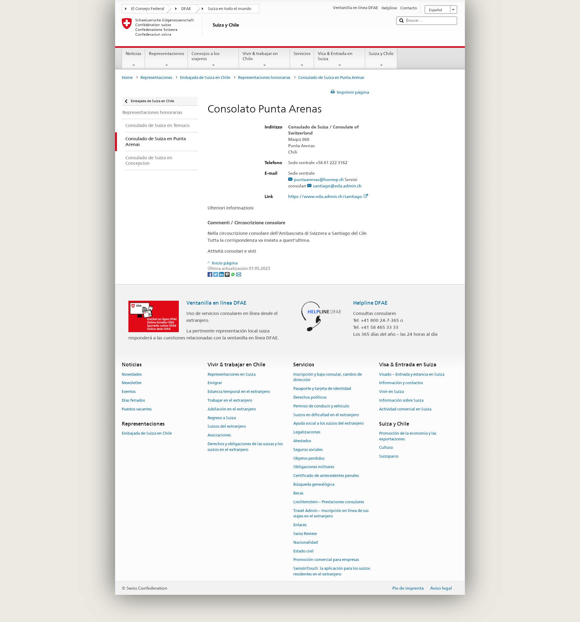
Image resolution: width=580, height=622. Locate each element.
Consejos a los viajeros (206, 56)
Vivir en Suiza (391, 391)
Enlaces (300, 525)
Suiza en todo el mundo (229, 8)
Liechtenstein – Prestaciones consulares (328, 502)
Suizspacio (388, 456)
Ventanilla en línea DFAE (216, 303)
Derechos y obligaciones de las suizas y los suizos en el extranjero (245, 447)
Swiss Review (305, 533)
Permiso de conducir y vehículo (321, 406)
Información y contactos (401, 383)
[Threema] (227, 274)
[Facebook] (210, 274)
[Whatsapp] (233, 274)
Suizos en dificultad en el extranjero (326, 415)
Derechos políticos (310, 397)
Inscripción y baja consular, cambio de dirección (327, 377)
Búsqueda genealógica (313, 484)
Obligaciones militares (313, 467)
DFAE (186, 8)
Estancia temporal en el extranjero (239, 391)
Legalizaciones (306, 432)
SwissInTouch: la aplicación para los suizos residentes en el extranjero (331, 571)
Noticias (133, 53)
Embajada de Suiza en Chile (205, 77)
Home (127, 77)
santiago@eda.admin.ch (337, 186)
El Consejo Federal (147, 8)
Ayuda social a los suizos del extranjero (328, 423)
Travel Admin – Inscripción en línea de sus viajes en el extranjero (331, 513)
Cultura (386, 447)
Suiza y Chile (381, 53)
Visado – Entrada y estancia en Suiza (411, 374)
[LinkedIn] (222, 274)
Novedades (132, 374)
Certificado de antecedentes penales (326, 476)
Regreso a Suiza (222, 418)
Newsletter (132, 383)
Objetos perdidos (308, 458)
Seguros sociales (308, 449)
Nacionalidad (305, 542)
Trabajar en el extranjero (230, 400)
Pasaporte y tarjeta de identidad (322, 388)
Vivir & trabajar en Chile (260, 56)
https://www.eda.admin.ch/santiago (325, 196)
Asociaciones (219, 435)
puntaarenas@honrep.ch (319, 179)
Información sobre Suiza (401, 400)
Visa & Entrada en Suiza (335, 56)
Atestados (302, 441)
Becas (298, 493)
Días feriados (133, 400)
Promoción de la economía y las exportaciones (407, 436)
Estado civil (303, 551)
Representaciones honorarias (264, 77)
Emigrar (215, 383)
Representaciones (166, 53)
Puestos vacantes (137, 409)
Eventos (129, 391)
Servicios (302, 53)
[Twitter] (216, 274)
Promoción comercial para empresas (326, 560)
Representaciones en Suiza (232, 374)
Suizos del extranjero (227, 426)
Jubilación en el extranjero (232, 409)
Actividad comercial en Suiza (405, 409)
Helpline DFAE (370, 303)
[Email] (238, 274)
